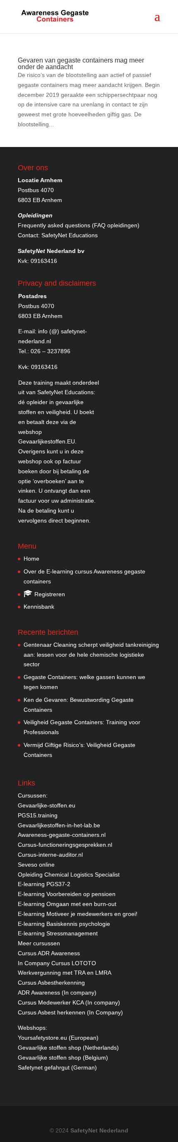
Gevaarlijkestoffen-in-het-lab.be (59, 825)
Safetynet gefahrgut (44, 1067)
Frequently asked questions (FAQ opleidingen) (79, 225)
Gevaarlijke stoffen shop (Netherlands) (68, 1047)
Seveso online (36, 864)
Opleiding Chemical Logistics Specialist (69, 874)
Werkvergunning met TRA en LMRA (64, 972)
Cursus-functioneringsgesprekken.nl (65, 844)
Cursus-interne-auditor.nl (50, 854)
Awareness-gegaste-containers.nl (62, 834)
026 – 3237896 (50, 351)
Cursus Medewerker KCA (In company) (69, 1002)
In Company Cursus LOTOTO (57, 963)
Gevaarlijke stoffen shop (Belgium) (63, 1057)
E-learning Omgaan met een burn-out (67, 904)
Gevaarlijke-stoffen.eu (46, 805)
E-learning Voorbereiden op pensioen (66, 894)
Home (31, 558)
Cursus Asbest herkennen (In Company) (70, 1012)
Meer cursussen (39, 943)
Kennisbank (39, 606)
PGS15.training (38, 815)
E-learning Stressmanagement (58, 933)
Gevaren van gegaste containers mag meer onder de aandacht (81, 63)
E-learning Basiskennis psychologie (64, 923)
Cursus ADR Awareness (49, 953)
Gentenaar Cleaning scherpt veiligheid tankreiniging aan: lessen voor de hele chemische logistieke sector (91, 654)
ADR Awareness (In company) (57, 992)
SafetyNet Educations (69, 235)
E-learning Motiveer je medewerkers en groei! (77, 914)
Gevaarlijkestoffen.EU (46, 441)
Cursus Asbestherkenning (51, 982)
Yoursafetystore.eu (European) (58, 1037)
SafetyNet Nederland (99, 1130)
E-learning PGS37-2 (44, 884)
